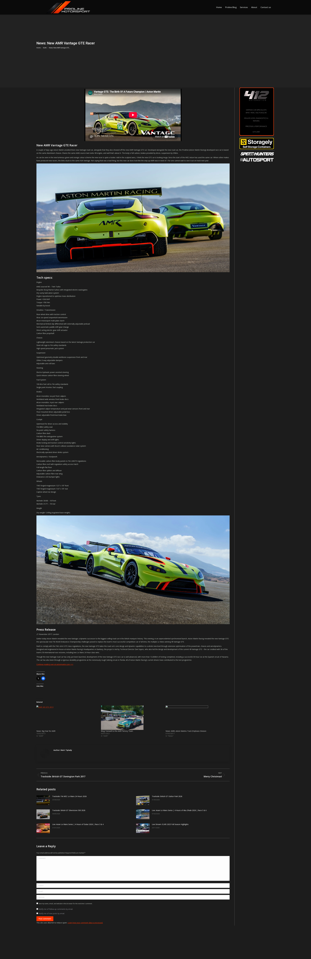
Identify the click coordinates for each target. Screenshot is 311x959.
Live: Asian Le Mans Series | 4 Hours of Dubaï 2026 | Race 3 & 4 (78, 824)
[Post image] (43, 800)
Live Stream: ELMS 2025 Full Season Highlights (170, 824)
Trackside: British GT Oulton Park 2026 (167, 796)
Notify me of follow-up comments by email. (56, 909)
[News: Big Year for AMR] (67, 718)
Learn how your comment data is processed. (85, 923)
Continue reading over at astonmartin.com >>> (54, 664)
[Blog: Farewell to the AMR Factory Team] (132, 718)
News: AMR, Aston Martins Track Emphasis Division (186, 731)
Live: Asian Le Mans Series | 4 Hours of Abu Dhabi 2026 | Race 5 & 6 (179, 810)
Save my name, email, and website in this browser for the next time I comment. (65, 904)
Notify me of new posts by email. (52, 913)
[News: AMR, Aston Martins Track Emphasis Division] (197, 718)
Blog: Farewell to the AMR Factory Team (117, 731)
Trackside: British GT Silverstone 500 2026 (68, 810)
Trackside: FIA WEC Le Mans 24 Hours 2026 (69, 796)
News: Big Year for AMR (45, 731)
